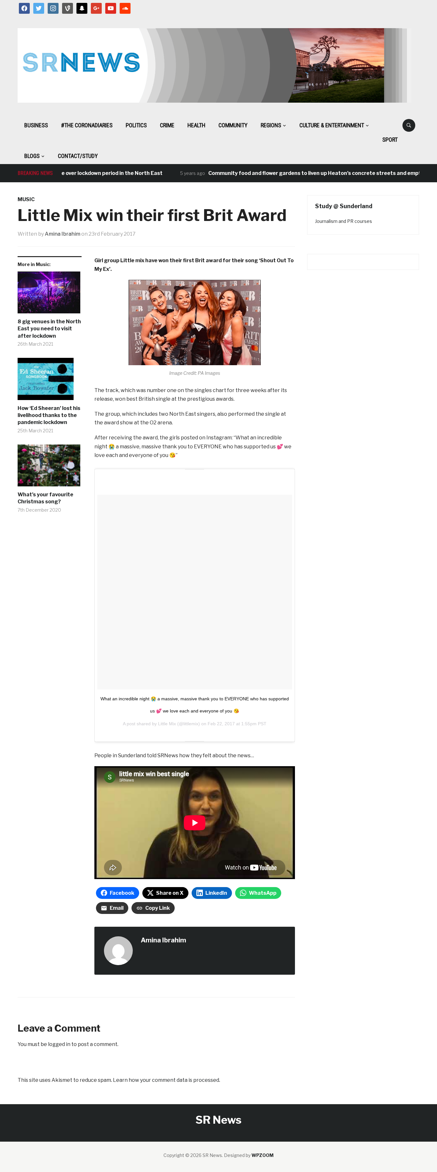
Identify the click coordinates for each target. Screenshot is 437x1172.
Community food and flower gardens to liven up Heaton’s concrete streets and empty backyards (313, 173)
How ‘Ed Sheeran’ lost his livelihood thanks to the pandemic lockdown (49, 415)
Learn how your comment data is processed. (166, 1080)
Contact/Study (78, 156)
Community (233, 125)
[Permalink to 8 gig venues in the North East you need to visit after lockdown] (50, 294)
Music (26, 199)
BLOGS (32, 156)
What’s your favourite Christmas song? (45, 498)
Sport (390, 139)
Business (36, 125)
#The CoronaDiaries (87, 125)
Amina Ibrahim (62, 234)
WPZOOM (262, 1155)
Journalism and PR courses (343, 221)
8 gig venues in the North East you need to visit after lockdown (49, 329)
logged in (59, 1044)
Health (196, 125)
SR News (218, 1119)
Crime (167, 125)
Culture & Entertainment (331, 125)
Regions (271, 125)
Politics (136, 125)
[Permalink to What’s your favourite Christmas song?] (50, 467)
